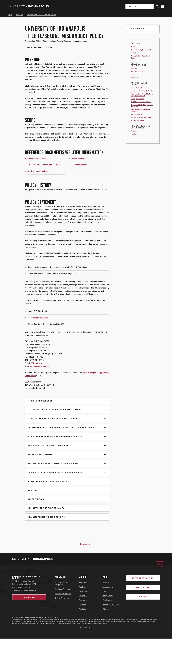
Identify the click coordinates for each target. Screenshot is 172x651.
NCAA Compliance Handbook (141, 102)
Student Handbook (137, 120)
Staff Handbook (78, 158)
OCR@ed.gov (36, 363)
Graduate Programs (63, 589)
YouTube (82, 609)
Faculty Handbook (79, 165)
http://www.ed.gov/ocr (39, 366)
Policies (19, 15)
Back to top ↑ (86, 544)
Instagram (83, 591)
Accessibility (108, 587)
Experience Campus (142, 578)
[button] (157, 6)
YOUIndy (82, 587)
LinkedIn (82, 604)
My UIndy (143, 597)
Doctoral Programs (63, 593)
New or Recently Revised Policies (142, 50)
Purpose (133, 131)
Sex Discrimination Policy (38, 171)
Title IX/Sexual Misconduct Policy (41, 15)
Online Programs (62, 598)
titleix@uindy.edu (40, 317)
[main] (86, 285)
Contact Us (135, 77)
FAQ (132, 74)
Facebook (83, 600)
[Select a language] (139, 6)
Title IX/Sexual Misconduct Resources (43, 165)
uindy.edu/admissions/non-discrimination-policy (90, 623)
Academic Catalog (137, 88)
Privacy (105, 582)
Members (134, 134)
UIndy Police (107, 596)
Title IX (105, 591)
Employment (107, 600)
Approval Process (137, 71)
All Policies (134, 53)
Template (134, 68)
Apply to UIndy (142, 587)
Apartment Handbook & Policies (142, 91)
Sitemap (106, 609)
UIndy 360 (83, 582)
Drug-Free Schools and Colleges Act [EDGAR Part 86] (142, 95)
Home (10, 15)
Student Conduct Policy (37, 158)
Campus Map (29, 597)
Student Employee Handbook (141, 117)
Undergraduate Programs (61, 583)
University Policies (110, 604)
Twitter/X (83, 596)
